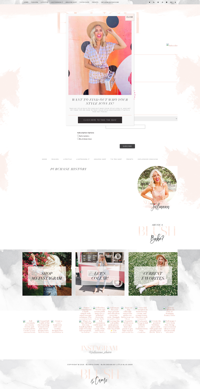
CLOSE (129, 17)
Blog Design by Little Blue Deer (117, 364)
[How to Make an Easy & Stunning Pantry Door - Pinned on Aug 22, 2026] (169, 311)
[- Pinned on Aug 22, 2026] (155, 308)
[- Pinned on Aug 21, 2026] (71, 321)
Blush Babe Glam (85, 139)
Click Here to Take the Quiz (100, 120)
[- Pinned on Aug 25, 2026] (29, 308)
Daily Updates (84, 136)
